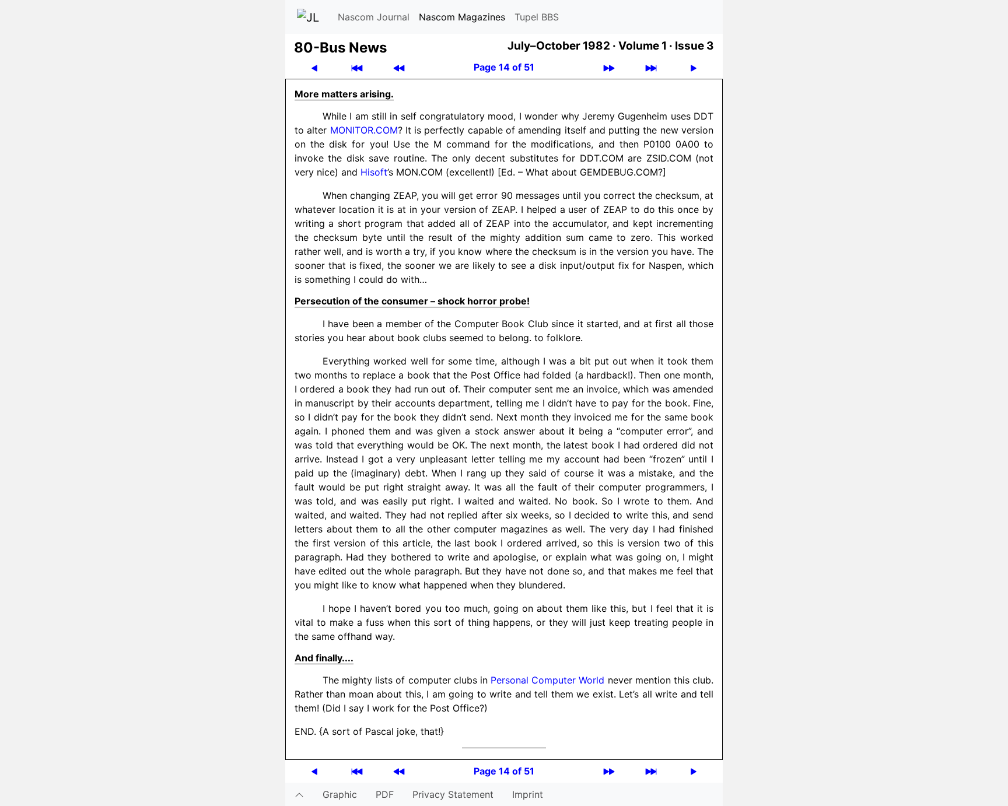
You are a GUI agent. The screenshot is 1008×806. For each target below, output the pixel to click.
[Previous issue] (399, 67)
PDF (385, 794)
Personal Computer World (547, 680)
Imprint (527, 794)
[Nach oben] (299, 794)
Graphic (340, 794)
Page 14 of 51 (504, 67)
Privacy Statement (453, 794)
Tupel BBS (536, 17)
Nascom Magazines (462, 17)
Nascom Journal (374, 17)
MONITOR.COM (364, 130)
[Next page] (693, 67)
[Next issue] (609, 67)
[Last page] (651, 67)
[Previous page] (314, 67)
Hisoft (373, 172)
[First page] (357, 67)
